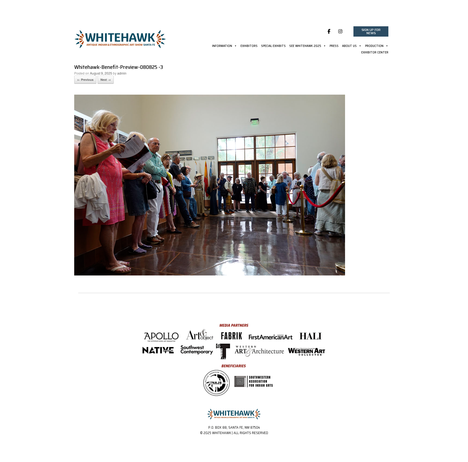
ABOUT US (349, 46)
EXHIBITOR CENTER (374, 53)
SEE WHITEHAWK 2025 (305, 46)
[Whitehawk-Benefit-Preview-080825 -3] (209, 274)
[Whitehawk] (120, 37)
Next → (105, 80)
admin (121, 73)
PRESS (334, 46)
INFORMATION (222, 46)
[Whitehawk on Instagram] (341, 31)
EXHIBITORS (249, 46)
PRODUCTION (374, 46)
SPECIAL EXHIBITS (273, 46)
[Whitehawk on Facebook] (329, 31)
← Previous (85, 80)
